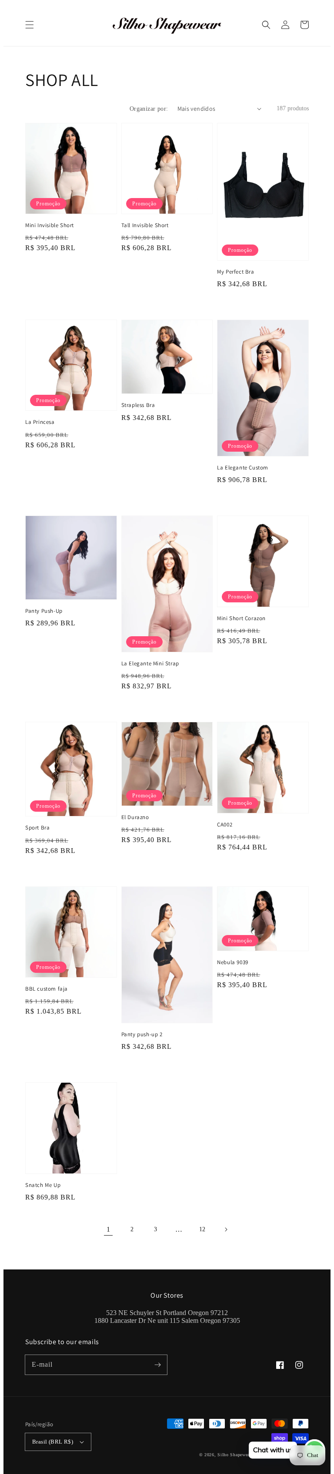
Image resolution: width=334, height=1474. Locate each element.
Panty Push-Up (44, 611)
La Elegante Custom (242, 467)
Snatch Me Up (42, 1185)
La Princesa (40, 422)
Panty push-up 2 (142, 1034)
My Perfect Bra (235, 271)
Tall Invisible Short (145, 225)
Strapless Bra (138, 405)
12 (202, 1229)
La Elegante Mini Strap (150, 663)
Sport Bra (37, 827)
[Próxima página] (225, 1229)
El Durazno (135, 817)
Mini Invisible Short (49, 225)
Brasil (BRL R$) (52, 1441)
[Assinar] (157, 1364)
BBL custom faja (46, 988)
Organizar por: (149, 109)
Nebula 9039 (232, 962)
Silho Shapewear (234, 1454)
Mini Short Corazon (241, 618)
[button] (29, 24)
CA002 (224, 824)
